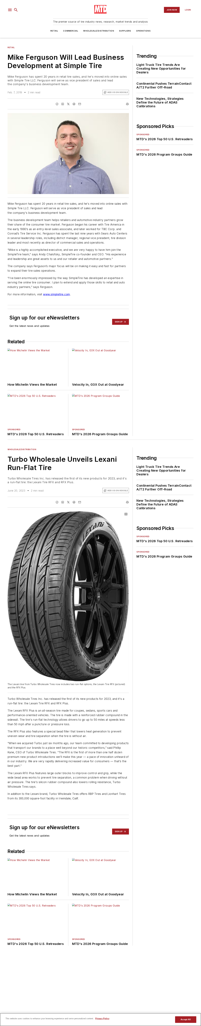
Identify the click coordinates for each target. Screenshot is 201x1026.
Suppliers (125, 31)
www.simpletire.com (56, 294)
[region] (100, 1019)
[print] (127, 104)
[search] (16, 10)
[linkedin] (62, 104)
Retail (54, 31)
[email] (79, 104)
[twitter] (68, 104)
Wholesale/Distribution (98, 31)
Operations (143, 31)
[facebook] (57, 104)
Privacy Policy (102, 1018)
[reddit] (74, 104)
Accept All (186, 1019)
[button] (10, 10)
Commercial (70, 31)
